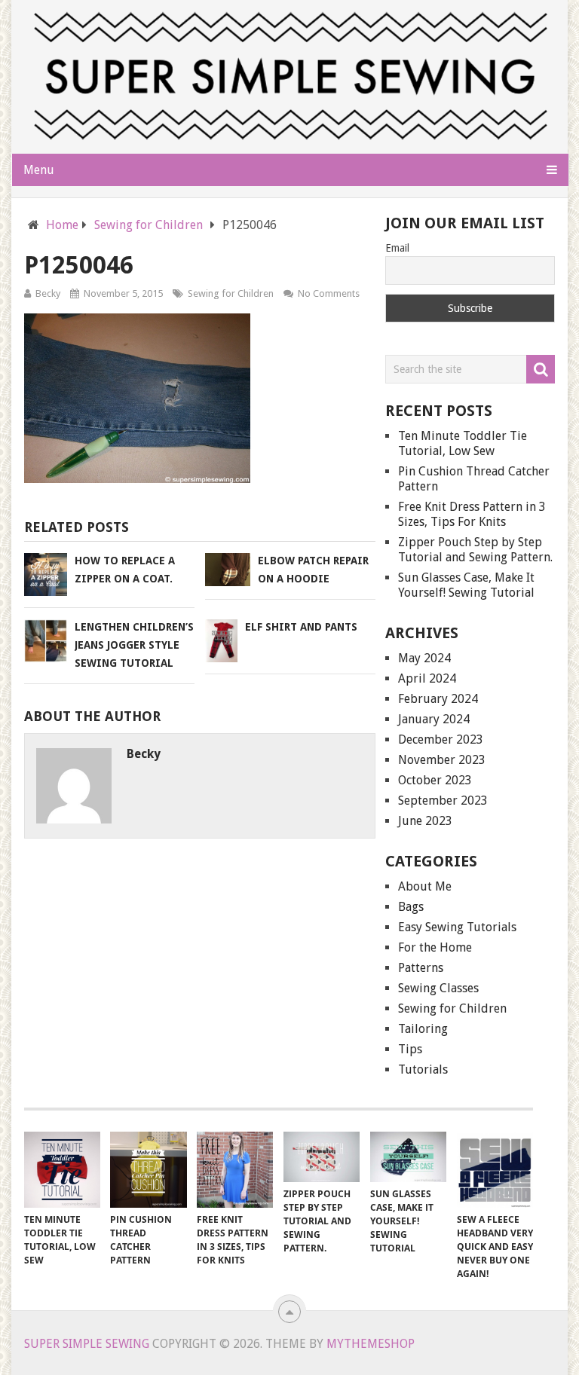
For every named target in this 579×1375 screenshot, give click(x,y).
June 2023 (425, 821)
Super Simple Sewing (86, 1344)
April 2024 (427, 678)
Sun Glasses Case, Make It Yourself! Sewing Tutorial (466, 585)
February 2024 (438, 699)
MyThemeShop (370, 1344)
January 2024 (434, 719)
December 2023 (440, 739)
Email (397, 248)
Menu (38, 170)
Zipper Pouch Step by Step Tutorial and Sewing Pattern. (475, 549)
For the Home (435, 947)
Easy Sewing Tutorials (457, 927)
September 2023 (443, 800)
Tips (410, 1049)
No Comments (329, 293)
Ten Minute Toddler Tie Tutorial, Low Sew (462, 443)
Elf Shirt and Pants (301, 627)
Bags (411, 907)
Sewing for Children (231, 293)
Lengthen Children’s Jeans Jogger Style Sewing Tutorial (134, 645)
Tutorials (423, 1069)
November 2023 (442, 760)
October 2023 (435, 780)
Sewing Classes (438, 988)
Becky (47, 293)
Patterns (420, 968)
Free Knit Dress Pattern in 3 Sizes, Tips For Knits (472, 514)
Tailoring (423, 1029)
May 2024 (424, 658)
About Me (425, 886)
